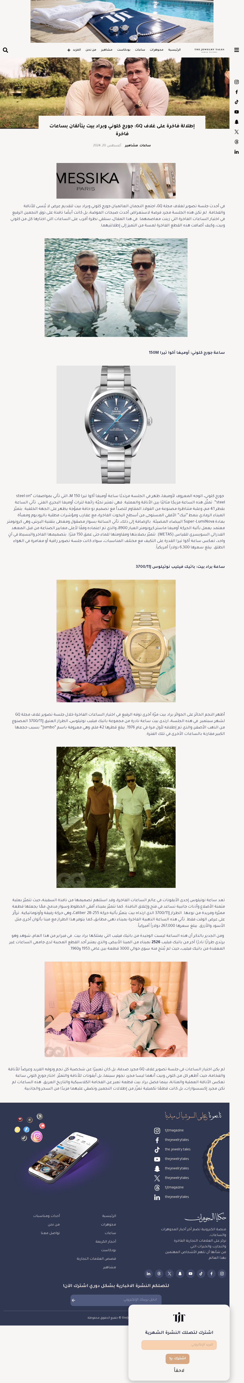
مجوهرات (156, 50)
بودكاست (123, 50)
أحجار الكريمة (106, 1242)
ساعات (140, 50)
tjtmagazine (236, 82)
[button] (5, 50)
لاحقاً (179, 1371)
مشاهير (106, 50)
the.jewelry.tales (236, 102)
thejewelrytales (236, 92)
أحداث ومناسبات (46, 1216)
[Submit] (73, 1300)
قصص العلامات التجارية (96, 1259)
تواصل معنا (50, 1233)
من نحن (91, 50)
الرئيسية (174, 50)
